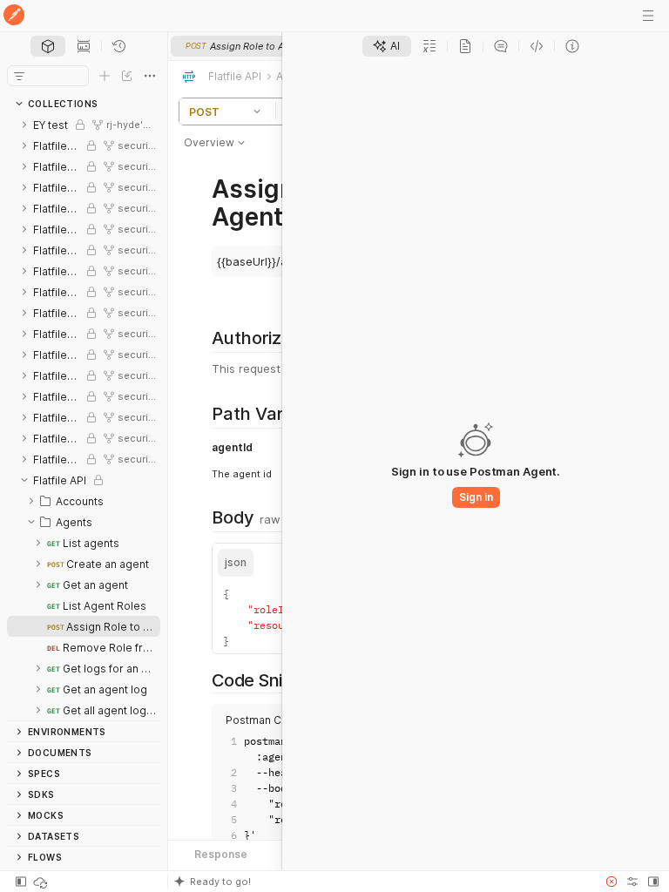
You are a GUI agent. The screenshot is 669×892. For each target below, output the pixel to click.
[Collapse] (24, 480)
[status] (41, 881)
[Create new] (104, 75)
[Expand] (24, 125)
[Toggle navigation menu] (648, 15)
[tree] (83, 417)
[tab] (47, 46)
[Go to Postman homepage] (13, 16)
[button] (260, 111)
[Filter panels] (19, 75)
